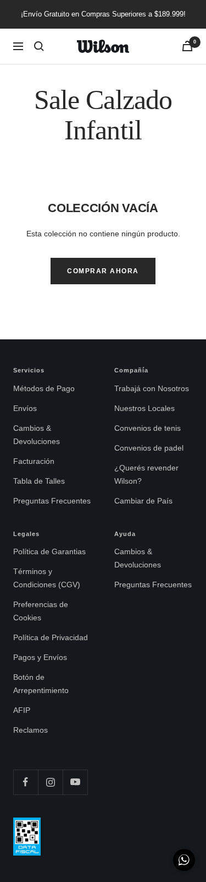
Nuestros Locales (144, 408)
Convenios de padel (148, 447)
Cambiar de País (143, 500)
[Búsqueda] (39, 46)
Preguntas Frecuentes (52, 500)
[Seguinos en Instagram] (50, 782)
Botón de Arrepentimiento (41, 684)
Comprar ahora (103, 271)
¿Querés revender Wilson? (146, 474)
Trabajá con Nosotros (151, 388)
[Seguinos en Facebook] (25, 782)
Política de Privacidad (50, 637)
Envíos (25, 408)
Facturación (33, 461)
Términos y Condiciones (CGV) (46, 578)
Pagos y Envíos (40, 657)
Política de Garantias (49, 551)
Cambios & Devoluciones (36, 435)
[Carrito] (187, 46)
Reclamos (30, 730)
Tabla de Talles (39, 481)
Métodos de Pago (44, 388)
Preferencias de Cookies (40, 611)
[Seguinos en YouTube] (75, 782)
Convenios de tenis (147, 428)
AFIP (21, 710)
